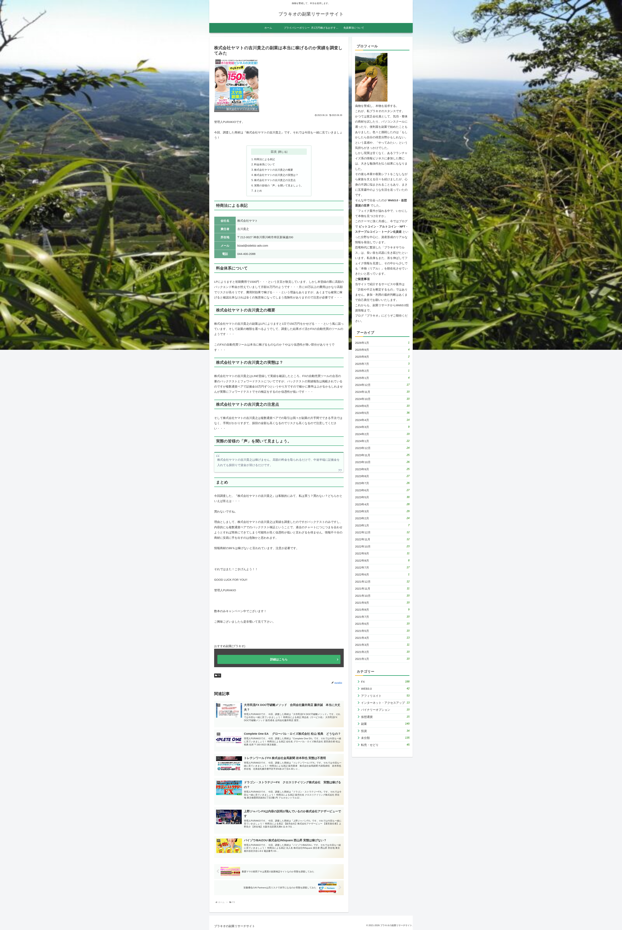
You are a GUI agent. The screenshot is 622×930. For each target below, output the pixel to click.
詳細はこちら (279, 659)
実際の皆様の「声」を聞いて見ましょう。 (278, 185)
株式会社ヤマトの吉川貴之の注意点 (275, 180)
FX (219, 675)
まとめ (258, 190)
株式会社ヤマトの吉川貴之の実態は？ (276, 174)
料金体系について (264, 164)
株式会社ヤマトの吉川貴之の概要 (273, 169)
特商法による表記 (264, 159)
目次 (274, 151)
